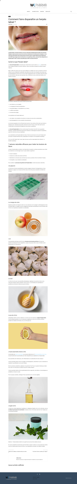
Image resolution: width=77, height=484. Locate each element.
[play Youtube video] (28, 90)
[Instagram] (39, 474)
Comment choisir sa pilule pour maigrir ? (40, 451)
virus (40, 64)
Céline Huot (10, 24)
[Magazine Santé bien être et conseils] (38, 6)
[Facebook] (37, 474)
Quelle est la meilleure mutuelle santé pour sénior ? (17, 452)
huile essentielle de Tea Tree (40, 354)
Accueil (9, 14)
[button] (71, 11)
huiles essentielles (19, 354)
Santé (12, 14)
